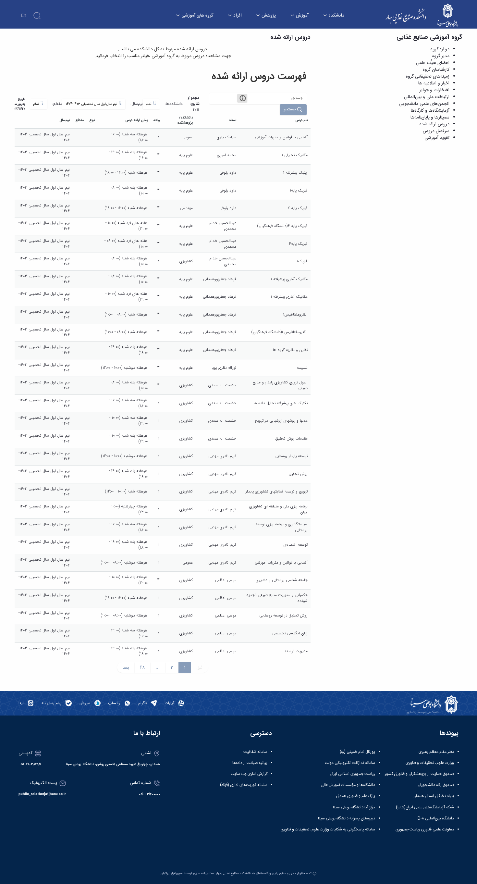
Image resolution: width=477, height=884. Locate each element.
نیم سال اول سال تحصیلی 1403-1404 (92, 104)
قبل (199, 667)
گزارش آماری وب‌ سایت (249, 774)
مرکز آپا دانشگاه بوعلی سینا (354, 807)
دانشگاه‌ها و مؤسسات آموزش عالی (348, 785)
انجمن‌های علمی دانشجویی (424, 104)
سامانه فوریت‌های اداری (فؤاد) (243, 785)
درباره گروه (440, 49)
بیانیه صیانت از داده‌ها (249, 763)
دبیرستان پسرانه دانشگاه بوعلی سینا (346, 818)
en (23, 15)
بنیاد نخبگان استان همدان (433, 796)
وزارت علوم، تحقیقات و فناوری (430, 763)
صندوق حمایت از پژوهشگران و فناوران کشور (419, 774)
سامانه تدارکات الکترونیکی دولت (350, 763)
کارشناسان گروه (436, 70)
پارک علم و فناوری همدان (355, 796)
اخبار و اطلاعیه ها (433, 83)
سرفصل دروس (436, 131)
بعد (126, 667)
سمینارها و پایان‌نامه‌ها (429, 117)
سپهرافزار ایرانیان (172, 873)
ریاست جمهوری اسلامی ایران (352, 774)
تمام (149, 104)
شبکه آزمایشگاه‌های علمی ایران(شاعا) (425, 807)
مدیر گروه (440, 56)
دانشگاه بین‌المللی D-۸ (436, 818)
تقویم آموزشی (436, 138)
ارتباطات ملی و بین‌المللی (426, 97)
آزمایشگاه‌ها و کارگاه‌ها (430, 111)
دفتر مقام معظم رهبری (436, 752)
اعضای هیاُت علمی (432, 63)
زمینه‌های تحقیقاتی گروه (427, 77)
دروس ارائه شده (434, 124)
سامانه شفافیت (255, 752)
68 (142, 667)
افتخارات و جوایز (434, 90)
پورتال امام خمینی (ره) (357, 752)
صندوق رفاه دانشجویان (436, 785)
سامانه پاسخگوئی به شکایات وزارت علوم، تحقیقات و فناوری (328, 829)
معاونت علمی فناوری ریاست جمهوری (425, 829)
